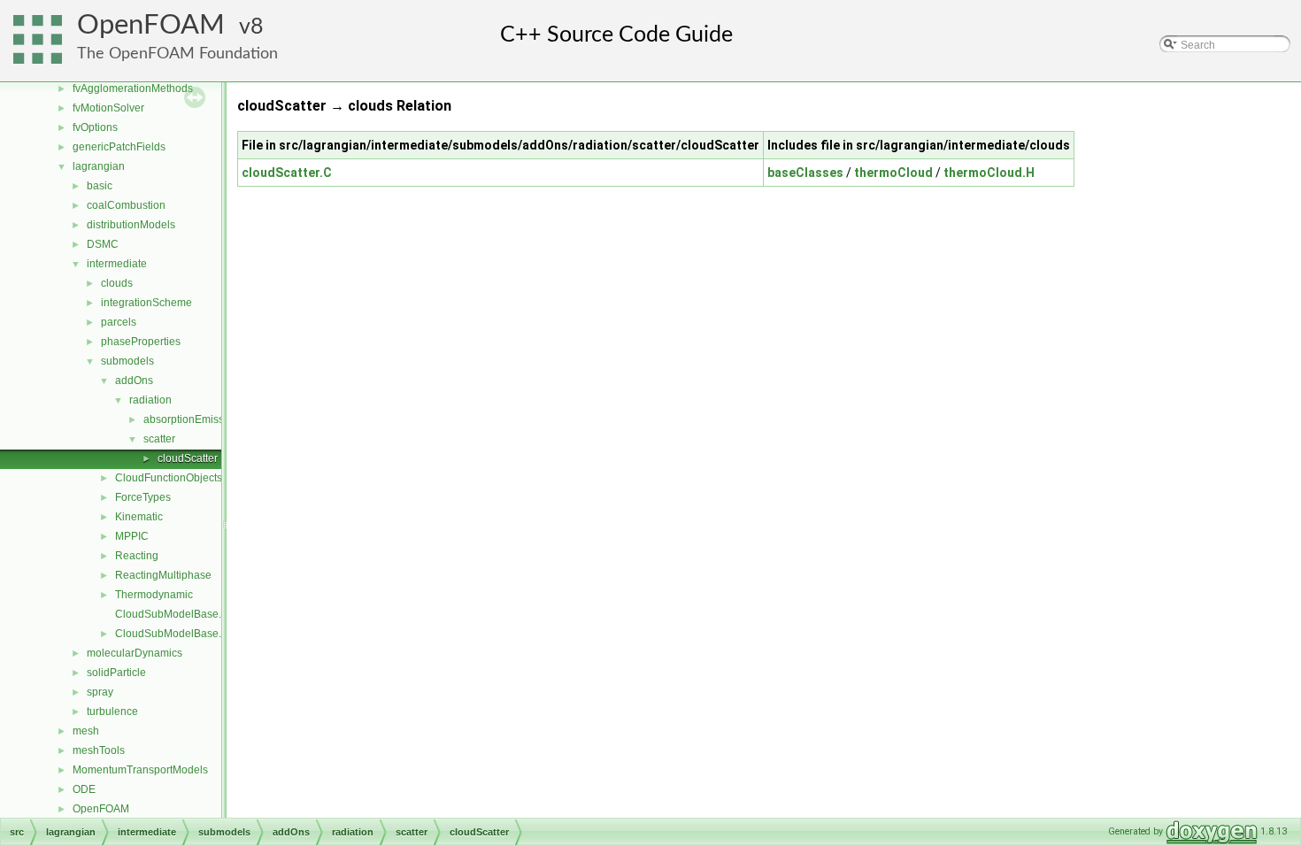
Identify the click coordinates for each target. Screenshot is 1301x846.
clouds (117, 283)
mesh (86, 731)
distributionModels (131, 225)
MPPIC (132, 536)
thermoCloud (893, 172)
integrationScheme (146, 302)
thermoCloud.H (989, 172)
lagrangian (99, 166)
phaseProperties (141, 341)
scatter (159, 439)
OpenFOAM (151, 25)
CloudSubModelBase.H (172, 633)
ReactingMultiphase (163, 575)
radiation (150, 400)
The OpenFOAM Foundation (177, 53)
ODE (84, 789)
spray (100, 692)
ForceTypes (143, 497)
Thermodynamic (154, 594)
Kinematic (139, 517)
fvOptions (95, 127)
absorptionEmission (191, 419)
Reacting (136, 556)
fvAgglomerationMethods (133, 88)
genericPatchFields (119, 147)
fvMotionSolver (108, 108)
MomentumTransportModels (140, 770)
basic (99, 186)
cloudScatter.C (287, 172)
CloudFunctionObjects (168, 478)
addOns (134, 380)
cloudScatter (188, 458)
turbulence (112, 711)
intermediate (117, 264)
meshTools (99, 750)
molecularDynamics (134, 653)
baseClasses (805, 172)
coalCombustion (126, 205)
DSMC (103, 244)
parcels (118, 322)
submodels (127, 361)
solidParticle (116, 672)
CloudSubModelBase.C (172, 614)
